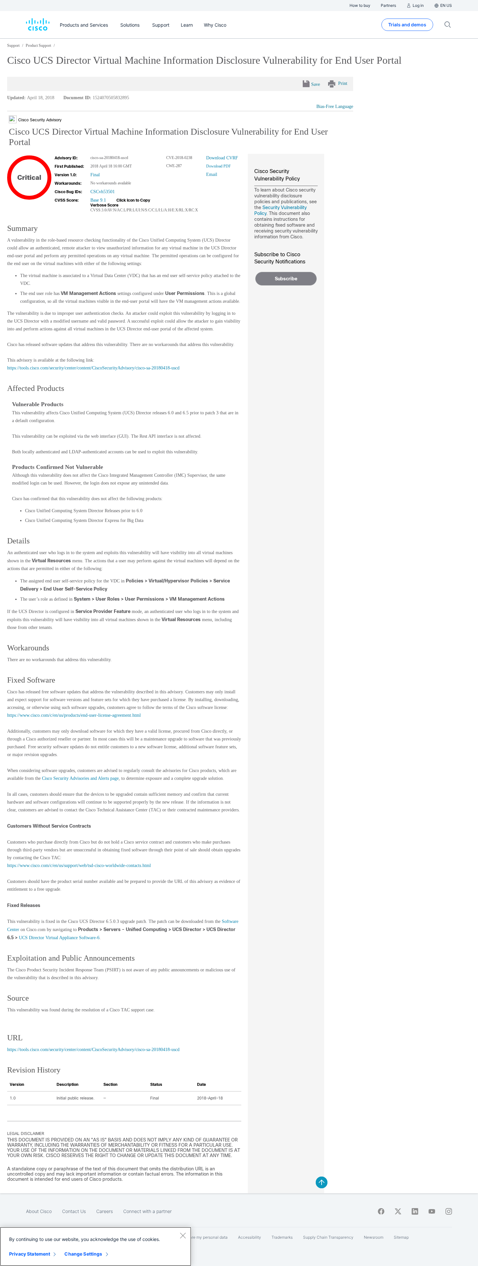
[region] (95, 1246)
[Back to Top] (321, 1182)
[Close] (182, 1235)
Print (342, 83)
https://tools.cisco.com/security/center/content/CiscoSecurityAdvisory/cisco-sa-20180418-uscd (93, 368)
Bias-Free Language (334, 106)
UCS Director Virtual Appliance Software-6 (59, 937)
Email (211, 174)
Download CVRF (222, 157)
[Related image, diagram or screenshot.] (13, 119)
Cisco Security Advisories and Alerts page (80, 778)
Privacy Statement (29, 1254)
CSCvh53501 (102, 191)
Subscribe (286, 278)
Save (315, 84)
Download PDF (218, 166)
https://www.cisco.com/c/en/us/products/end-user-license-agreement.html (74, 715)
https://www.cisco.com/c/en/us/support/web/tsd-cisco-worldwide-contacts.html (79, 865)
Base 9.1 (98, 200)
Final (95, 174)
